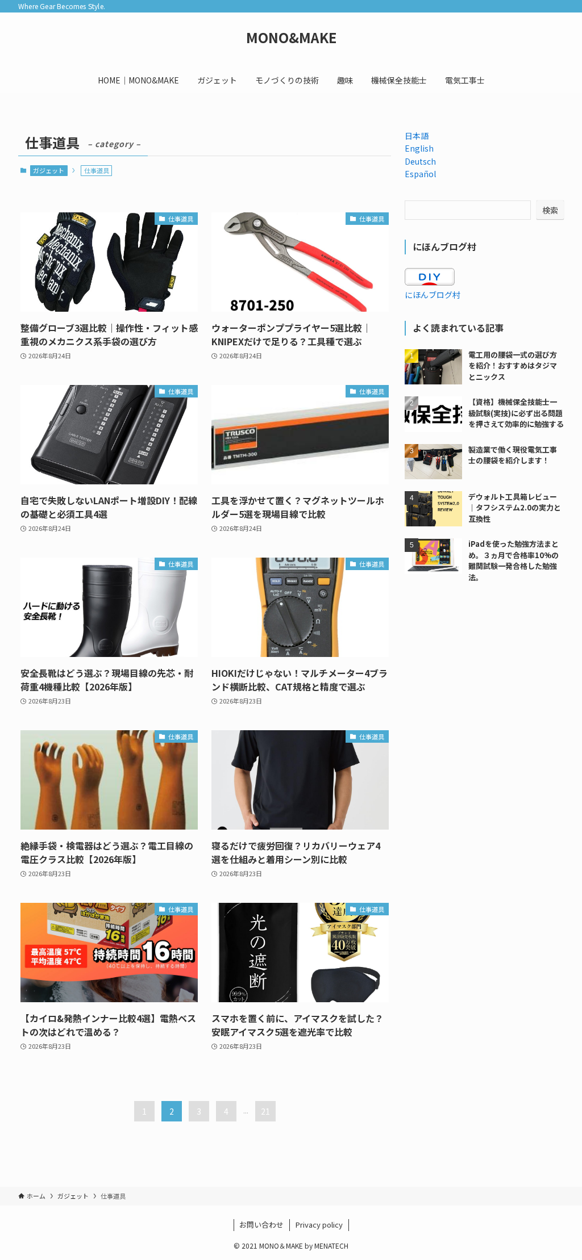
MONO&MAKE (291, 37)
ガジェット (48, 170)
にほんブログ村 (432, 294)
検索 (550, 210)
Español (420, 173)
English (419, 148)
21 (265, 1111)
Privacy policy (319, 1224)
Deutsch (420, 161)
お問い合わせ (261, 1224)
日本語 (417, 135)
